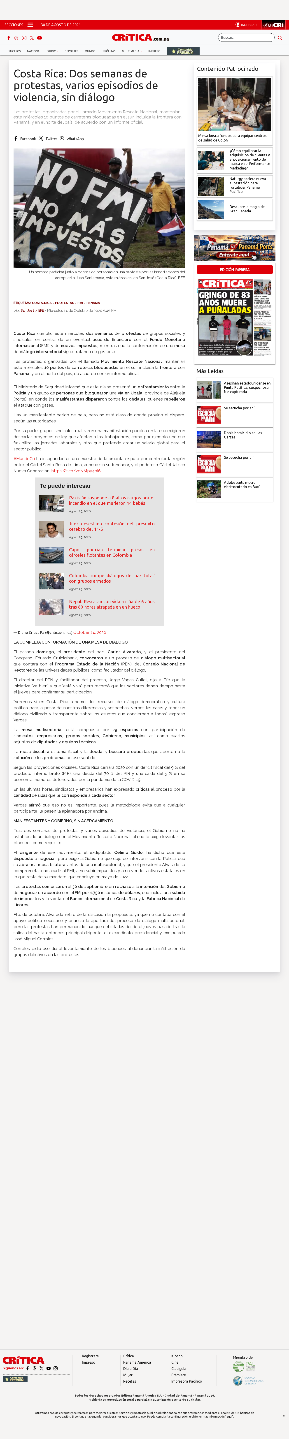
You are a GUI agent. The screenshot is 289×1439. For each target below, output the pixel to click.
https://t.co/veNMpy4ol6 (76, 470)
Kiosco (177, 1356)
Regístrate (90, 1356)
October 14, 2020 (89, 632)
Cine (174, 1362)
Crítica (128, 1356)
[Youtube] (39, 37)
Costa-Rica (42, 303)
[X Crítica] (32, 37)
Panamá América (137, 1362)
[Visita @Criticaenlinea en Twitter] (35, 1368)
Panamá (93, 303)
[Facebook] (9, 37)
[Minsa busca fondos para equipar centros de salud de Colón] (234, 104)
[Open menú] (30, 24)
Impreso (154, 51)
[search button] (280, 37)
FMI (80, 303)
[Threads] (17, 37)
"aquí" (229, 1416)
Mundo (90, 51)
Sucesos (15, 51)
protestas (64, 303)
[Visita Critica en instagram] (56, 1368)
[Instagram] (24, 37)
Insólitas (109, 51)
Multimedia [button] (131, 51)
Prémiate (178, 1375)
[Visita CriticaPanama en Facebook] (28, 1368)
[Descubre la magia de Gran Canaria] (211, 209)
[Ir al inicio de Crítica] (142, 37)
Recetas (129, 1381)
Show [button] (51, 51)
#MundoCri (24, 458)
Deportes (71, 51)
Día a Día (130, 1369)
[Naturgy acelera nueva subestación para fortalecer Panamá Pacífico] (211, 186)
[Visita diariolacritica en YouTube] (49, 1368)
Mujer (128, 1375)
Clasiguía (178, 1369)
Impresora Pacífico (186, 1381)
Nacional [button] (34, 51)
